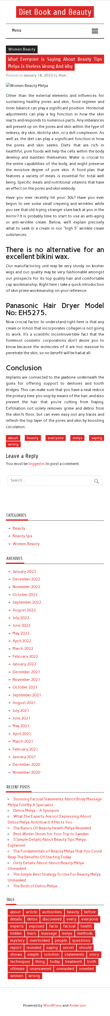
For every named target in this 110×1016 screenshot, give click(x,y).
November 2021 (26, 679)
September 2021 (27, 695)
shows (16, 954)
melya (77, 438)
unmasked (65, 968)
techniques (20, 961)
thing (40, 961)
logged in (36, 463)
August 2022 (24, 610)
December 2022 (26, 579)
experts (17, 926)
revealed (34, 947)
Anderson (77, 1005)
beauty (33, 438)
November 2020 (26, 772)
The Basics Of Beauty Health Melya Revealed (52, 828)
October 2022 (25, 594)
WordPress (52, 1005)
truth (91, 961)
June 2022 (21, 625)
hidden (16, 933)
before (90, 912)
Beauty (19, 528)
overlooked (40, 940)
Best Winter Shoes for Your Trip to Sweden (51, 834)
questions (81, 940)
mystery (17, 940)
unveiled (86, 968)
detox (32, 919)
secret (68, 947)
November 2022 (26, 587)
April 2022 (22, 641)
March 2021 (23, 741)
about (13, 438)
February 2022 (25, 656)
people (61, 940)
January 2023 (24, 571)
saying (96, 438)
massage (49, 933)
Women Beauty (21, 49)
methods (85, 933)
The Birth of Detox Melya (35, 886)
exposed (36, 926)
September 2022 (27, 602)
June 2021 (21, 718)
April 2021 (22, 733)
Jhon (62, 75)
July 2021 (21, 710)
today (55, 961)
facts (53, 926)
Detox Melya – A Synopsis (36, 810)
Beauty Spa (22, 536)
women (16, 976)
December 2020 (26, 764)
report (15, 947)
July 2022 (21, 618)
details (16, 919)
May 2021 (21, 726)
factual (69, 926)
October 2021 (25, 687)
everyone (56, 438)
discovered (51, 919)
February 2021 (25, 749)
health (86, 926)
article (31, 912)
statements (74, 954)
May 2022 (21, 633)
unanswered (40, 968)
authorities (52, 912)
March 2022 (23, 648)
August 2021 (24, 702)
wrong (13, 444)
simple (33, 954)
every (71, 919)
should (85, 947)
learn (31, 933)
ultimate (17, 968)
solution (51, 954)
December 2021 (26, 672)
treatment (73, 961)
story (94, 954)
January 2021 (24, 757)
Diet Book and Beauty (55, 12)
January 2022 (24, 664)
